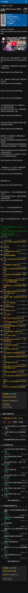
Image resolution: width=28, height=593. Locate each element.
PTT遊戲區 (3, 5)
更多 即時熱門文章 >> (14, 561)
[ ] (6, 452)
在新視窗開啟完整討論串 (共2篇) (14, 439)
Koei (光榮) (10, 5)
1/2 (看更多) (10, 23)
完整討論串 (7, 418)
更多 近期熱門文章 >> (14, 500)
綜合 (9, 394)
